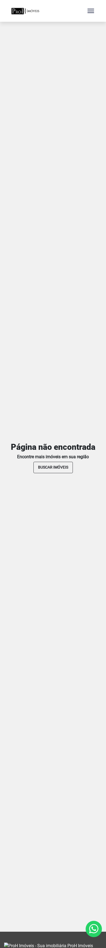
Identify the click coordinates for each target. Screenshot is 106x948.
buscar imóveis (53, 467)
